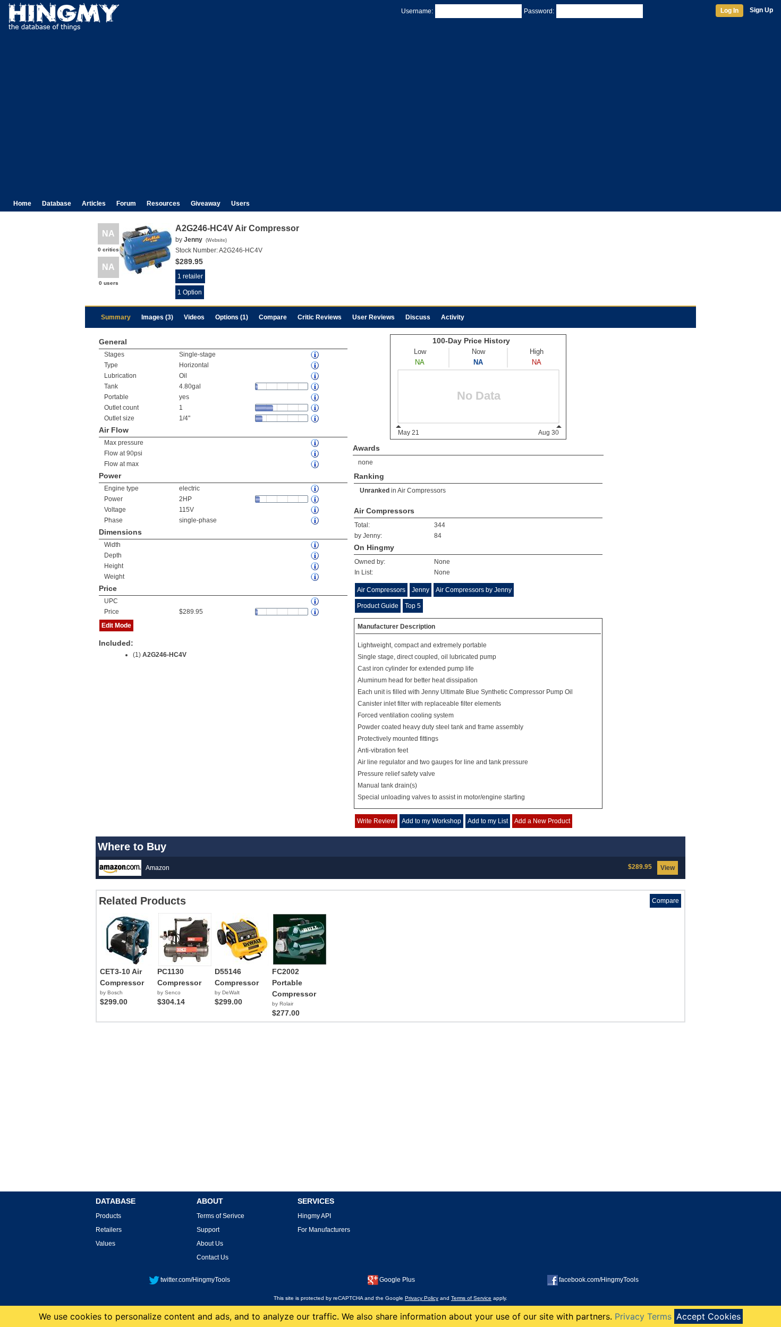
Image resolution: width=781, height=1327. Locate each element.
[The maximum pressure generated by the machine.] (315, 443)
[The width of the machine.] (315, 545)
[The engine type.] (315, 489)
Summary (116, 317)
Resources (163, 203)
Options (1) (231, 317)
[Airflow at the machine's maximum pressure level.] (315, 464)
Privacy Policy (421, 1298)
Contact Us (212, 1257)
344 (439, 525)
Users (240, 203)
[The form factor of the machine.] (315, 365)
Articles (94, 203)
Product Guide (377, 606)
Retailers (109, 1229)
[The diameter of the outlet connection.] (315, 418)
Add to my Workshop (431, 821)
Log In (729, 10)
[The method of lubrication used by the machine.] (315, 376)
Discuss (417, 317)
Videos (194, 317)
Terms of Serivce (220, 1216)
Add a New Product (542, 821)
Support (208, 1229)
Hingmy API (314, 1216)
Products (108, 1216)
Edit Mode (116, 625)
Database (56, 203)
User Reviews (373, 317)
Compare (273, 317)
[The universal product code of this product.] (315, 601)
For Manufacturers (324, 1229)
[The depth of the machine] (315, 556)
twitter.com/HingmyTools (195, 1279)
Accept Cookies (708, 1316)
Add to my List (488, 821)
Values (105, 1243)
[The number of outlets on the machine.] (315, 408)
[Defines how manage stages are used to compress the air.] (315, 355)
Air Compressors (421, 490)
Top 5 (413, 606)
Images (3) (157, 317)
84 (438, 535)
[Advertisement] (390, 110)
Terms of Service (471, 1298)
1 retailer (190, 276)
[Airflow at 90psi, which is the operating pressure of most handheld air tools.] (315, 454)
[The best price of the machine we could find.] (315, 612)
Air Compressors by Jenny (474, 590)
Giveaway (205, 203)
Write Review (376, 821)
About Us (210, 1243)
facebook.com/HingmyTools (599, 1279)
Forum (126, 203)
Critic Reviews (320, 317)
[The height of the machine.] (315, 566)
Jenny (420, 590)
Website (216, 240)
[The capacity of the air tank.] (315, 387)
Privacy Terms (643, 1316)
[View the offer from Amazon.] (120, 867)
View (667, 868)
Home (22, 203)
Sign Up (761, 10)
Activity (452, 317)
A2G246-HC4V (164, 654)
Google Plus (397, 1279)
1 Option (189, 292)
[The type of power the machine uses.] (315, 521)
